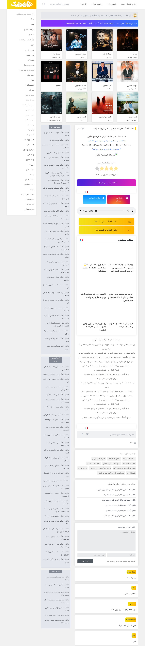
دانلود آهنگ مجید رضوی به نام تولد (56, 480)
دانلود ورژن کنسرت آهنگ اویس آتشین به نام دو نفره (57, 324)
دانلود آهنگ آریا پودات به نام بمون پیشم (56, 256)
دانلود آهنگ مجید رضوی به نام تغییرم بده (57, 538)
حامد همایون (29, 184)
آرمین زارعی (29, 50)
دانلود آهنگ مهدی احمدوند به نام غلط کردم (56, 368)
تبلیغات (84, 4)
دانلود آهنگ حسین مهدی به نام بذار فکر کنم (55, 146)
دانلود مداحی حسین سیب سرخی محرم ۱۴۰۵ (56, 594)
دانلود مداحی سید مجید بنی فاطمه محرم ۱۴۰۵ (56, 601)
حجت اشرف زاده (27, 194)
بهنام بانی (30, 154)
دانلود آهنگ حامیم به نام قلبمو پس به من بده (56, 487)
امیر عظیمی (29, 109)
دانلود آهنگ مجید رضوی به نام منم (56, 374)
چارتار (32, 174)
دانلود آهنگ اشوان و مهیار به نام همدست (57, 467)
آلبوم (32, 24)
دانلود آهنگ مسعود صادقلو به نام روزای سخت (57, 421)
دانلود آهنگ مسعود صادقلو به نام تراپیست (57, 495)
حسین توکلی (29, 199)
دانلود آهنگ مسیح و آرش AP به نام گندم (55, 408)
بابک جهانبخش (28, 139)
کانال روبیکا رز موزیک (106, 183)
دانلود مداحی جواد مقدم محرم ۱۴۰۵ (56, 615)
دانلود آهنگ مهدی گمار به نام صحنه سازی (56, 225)
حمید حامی (30, 204)
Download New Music (90, 145)
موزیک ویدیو (29, 29)
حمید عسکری (29, 209)
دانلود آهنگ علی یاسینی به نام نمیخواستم (57, 444)
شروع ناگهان (82, 468)
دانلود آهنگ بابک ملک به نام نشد (56, 211)
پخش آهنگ (96, 4)
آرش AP (31, 124)
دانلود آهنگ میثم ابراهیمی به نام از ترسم (56, 286)
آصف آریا (30, 60)
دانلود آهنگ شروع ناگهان (111, 463)
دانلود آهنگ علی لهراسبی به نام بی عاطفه (56, 522)
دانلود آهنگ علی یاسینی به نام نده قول (56, 381)
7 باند (32, 45)
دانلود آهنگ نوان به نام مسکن (57, 394)
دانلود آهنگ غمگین (93, 463)
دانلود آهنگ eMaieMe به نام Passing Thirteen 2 (58, 182)
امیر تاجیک (30, 99)
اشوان (32, 80)
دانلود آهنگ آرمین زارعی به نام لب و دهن (56, 459)
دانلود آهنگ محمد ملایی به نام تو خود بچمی (56, 248)
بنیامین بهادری (28, 149)
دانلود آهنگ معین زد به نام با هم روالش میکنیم (57, 545)
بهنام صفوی (29, 159)
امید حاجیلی (29, 95)
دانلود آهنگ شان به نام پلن (59, 140)
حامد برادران (29, 179)
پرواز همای (30, 169)
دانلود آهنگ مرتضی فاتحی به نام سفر (57, 340)
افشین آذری (29, 85)
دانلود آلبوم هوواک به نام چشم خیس (57, 347)
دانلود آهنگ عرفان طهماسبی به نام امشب (56, 436)
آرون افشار (30, 55)
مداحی (31, 34)
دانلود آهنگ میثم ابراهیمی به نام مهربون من (57, 553)
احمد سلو (30, 75)
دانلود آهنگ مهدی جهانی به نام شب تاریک (57, 263)
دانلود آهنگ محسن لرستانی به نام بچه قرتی (56, 159)
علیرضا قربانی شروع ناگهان (105, 417)
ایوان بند (31, 129)
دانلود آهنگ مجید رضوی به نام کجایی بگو (57, 388)
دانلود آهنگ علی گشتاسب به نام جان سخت (57, 217)
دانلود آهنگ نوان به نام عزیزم (58, 152)
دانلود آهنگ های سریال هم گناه (124, 468)
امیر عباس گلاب (28, 104)
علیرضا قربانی (131, 473)
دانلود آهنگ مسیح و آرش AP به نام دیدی (55, 561)
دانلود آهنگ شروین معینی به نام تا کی (56, 301)
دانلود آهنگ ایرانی (98, 458)
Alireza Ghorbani (129, 458)
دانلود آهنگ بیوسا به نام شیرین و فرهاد (56, 134)
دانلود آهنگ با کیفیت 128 (105, 230)
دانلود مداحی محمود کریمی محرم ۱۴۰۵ (57, 586)
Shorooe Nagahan (114, 458)
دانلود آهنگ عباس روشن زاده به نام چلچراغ (56, 205)
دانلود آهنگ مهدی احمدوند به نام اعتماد (56, 451)
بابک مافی (30, 144)
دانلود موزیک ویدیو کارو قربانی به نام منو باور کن (57, 240)
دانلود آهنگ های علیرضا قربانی (100, 468)
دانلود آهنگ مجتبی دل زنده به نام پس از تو (56, 197)
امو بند (31, 90)
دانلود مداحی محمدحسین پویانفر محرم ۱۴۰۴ (57, 621)
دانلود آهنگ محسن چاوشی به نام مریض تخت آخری (56, 510)
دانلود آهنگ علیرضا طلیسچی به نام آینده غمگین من (56, 530)
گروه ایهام (30, 134)
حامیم (32, 189)
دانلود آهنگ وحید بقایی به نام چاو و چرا (56, 332)
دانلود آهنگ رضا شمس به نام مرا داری (57, 233)
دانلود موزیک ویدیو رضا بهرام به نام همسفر (56, 294)
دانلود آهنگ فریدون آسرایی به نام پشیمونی (56, 166)
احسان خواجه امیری (26, 70)
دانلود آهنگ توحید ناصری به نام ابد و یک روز (56, 317)
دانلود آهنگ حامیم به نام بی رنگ (56, 516)
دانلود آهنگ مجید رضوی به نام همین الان (57, 401)
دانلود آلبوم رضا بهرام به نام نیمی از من (56, 474)
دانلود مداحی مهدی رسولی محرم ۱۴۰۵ (57, 609)
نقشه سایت (111, 4)
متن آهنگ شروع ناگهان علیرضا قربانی (111, 473)
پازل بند (31, 164)
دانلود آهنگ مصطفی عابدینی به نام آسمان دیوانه (56, 189)
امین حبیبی (30, 114)
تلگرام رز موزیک (94, 198)
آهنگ (131, 443)
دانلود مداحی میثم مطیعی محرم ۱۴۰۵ (57, 578)
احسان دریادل (29, 65)
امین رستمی (29, 119)
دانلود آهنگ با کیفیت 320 (105, 221)
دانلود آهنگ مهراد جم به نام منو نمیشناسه (57, 428)
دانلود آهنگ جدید (128, 4)
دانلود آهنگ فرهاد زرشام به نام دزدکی (58, 278)
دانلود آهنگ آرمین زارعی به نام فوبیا (55, 414)
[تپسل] (86, 192)
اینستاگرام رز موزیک (118, 199)
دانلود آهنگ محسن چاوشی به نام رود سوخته (56, 271)
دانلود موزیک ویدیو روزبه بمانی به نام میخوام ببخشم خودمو (56, 174)
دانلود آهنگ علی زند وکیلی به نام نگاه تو (57, 502)
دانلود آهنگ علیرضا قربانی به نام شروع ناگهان (114, 128)
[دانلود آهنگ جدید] (21, 4)
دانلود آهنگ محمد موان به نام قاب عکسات (56, 309)
